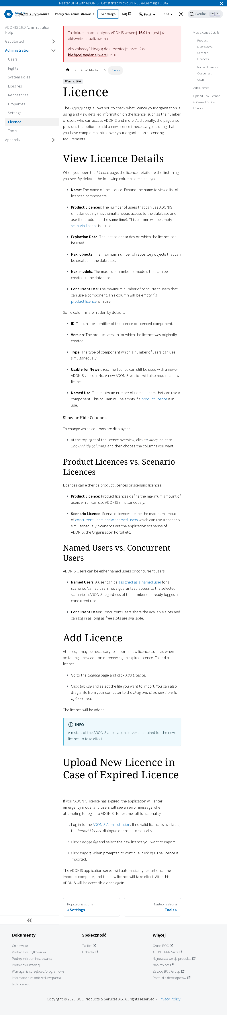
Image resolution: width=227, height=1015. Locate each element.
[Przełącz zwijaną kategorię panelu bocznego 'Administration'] (53, 50)
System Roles (19, 77)
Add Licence (201, 88)
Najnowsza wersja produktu (172, 958)
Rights (13, 68)
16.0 (166, 14)
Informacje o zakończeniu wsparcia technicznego (36, 981)
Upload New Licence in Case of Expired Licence (206, 102)
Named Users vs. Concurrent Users (207, 73)
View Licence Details (206, 32)
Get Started (14, 41)
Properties (16, 103)
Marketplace (161, 965)
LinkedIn (88, 952)
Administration (18, 50)
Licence (15, 121)
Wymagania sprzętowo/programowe (38, 971)
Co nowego (107, 14)
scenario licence (84, 225)
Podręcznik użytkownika (32, 14)
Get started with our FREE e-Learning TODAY (134, 3)
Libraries (15, 86)
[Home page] (67, 70)
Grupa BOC (161, 946)
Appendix (12, 139)
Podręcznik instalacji (26, 965)
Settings (14, 112)
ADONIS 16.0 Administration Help (27, 30)
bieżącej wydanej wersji (88, 54)
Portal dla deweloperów (169, 978)
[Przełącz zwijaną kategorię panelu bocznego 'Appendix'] (53, 140)
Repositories (18, 94)
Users (13, 59)
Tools (12, 130)
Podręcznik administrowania (74, 14)
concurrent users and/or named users (106, 519)
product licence (84, 301)
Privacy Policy (169, 999)
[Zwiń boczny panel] (29, 920)
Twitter (87, 946)
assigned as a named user (139, 582)
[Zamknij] (221, 3)
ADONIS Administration (111, 824)
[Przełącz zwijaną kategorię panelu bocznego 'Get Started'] (53, 42)
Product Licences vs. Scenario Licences (205, 49)
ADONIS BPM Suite (165, 952)
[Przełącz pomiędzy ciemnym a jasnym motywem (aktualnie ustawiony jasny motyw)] (181, 14)
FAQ (124, 14)
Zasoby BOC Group (166, 971)
